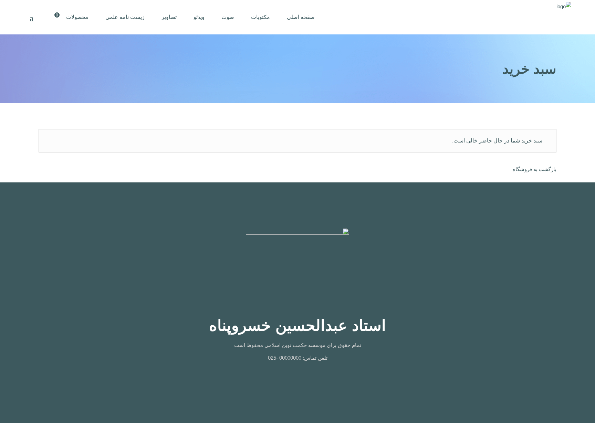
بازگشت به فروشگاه (534, 169)
